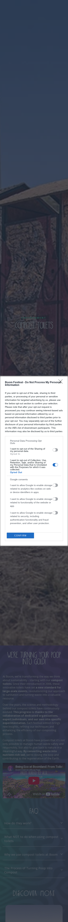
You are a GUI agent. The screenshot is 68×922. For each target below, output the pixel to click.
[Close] (61, 382)
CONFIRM (20, 535)
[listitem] (34, 442)
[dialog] (34, 461)
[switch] (55, 450)
